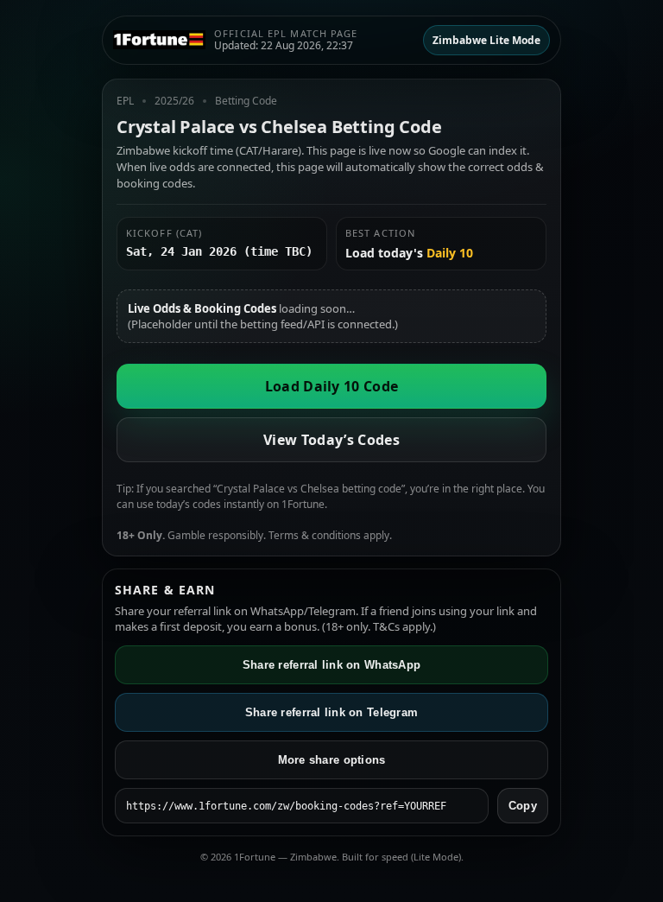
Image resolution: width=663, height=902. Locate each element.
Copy (522, 805)
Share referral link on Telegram (331, 712)
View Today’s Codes (331, 439)
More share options (332, 759)
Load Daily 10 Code (332, 386)
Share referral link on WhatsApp (331, 664)
